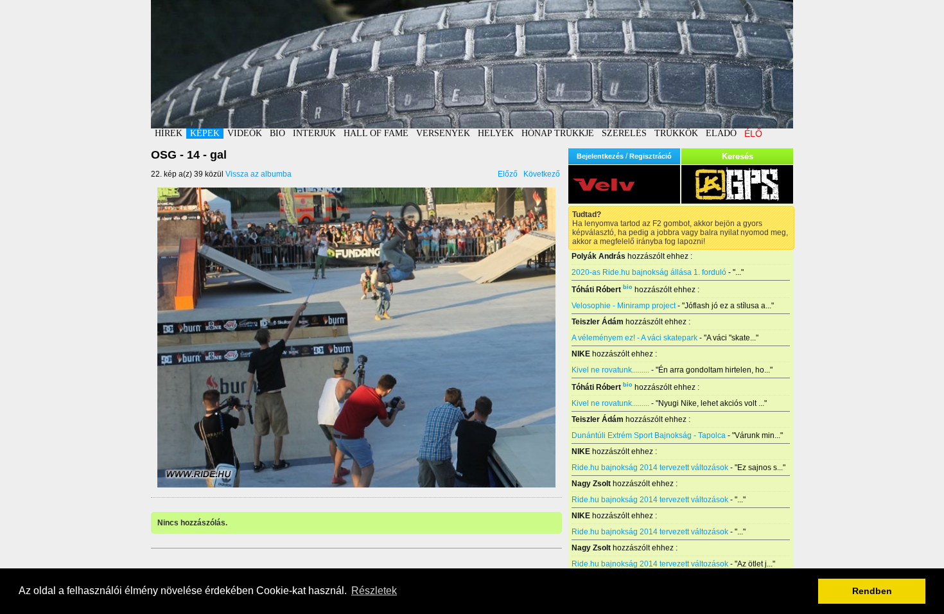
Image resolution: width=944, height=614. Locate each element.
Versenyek (443, 133)
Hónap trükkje (557, 133)
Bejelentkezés (600, 156)
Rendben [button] (872, 591)
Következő (541, 174)
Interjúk (314, 133)
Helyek (496, 133)
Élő (753, 133)
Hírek (168, 133)
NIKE (581, 353)
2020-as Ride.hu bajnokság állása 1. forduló (649, 272)
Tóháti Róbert (596, 289)
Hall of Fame (376, 133)
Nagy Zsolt (591, 483)
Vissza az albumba (258, 174)
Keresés (737, 156)
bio (628, 287)
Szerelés (624, 133)
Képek (205, 133)
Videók (244, 133)
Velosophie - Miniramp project (624, 305)
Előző (508, 174)
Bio (277, 133)
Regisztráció (650, 156)
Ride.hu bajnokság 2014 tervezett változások (650, 467)
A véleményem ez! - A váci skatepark (634, 337)
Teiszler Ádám (598, 321)
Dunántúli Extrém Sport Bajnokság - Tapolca (649, 435)
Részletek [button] (374, 590)
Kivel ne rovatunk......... (610, 369)
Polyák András (598, 256)
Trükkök (676, 133)
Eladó (721, 133)
